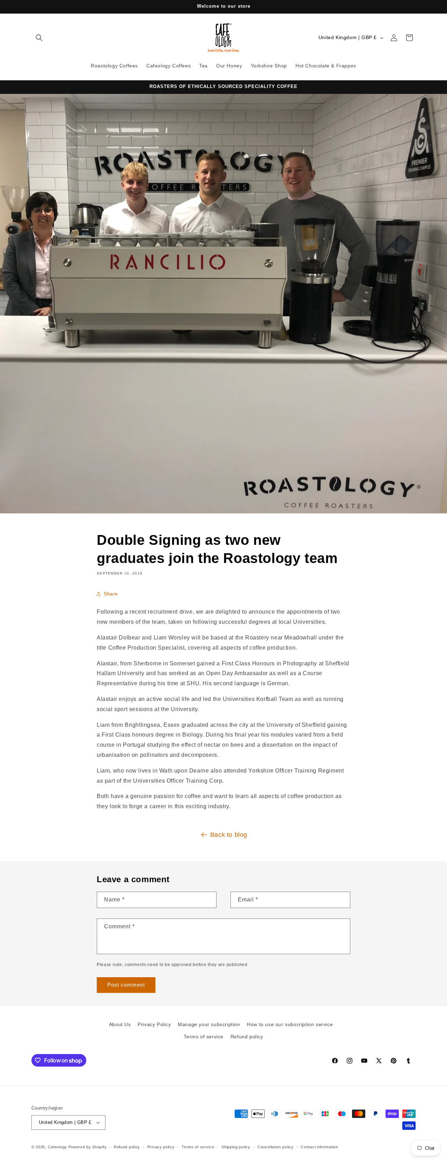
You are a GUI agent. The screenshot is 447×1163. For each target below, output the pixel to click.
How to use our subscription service (290, 1024)
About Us (120, 1024)
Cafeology (57, 1147)
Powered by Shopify (87, 1147)
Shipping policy (235, 1147)
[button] (39, 37)
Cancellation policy (275, 1147)
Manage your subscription (209, 1024)
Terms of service (204, 1036)
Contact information (319, 1147)
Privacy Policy (154, 1024)
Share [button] (111, 594)
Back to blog (228, 834)
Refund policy (246, 1036)
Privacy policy (161, 1147)
